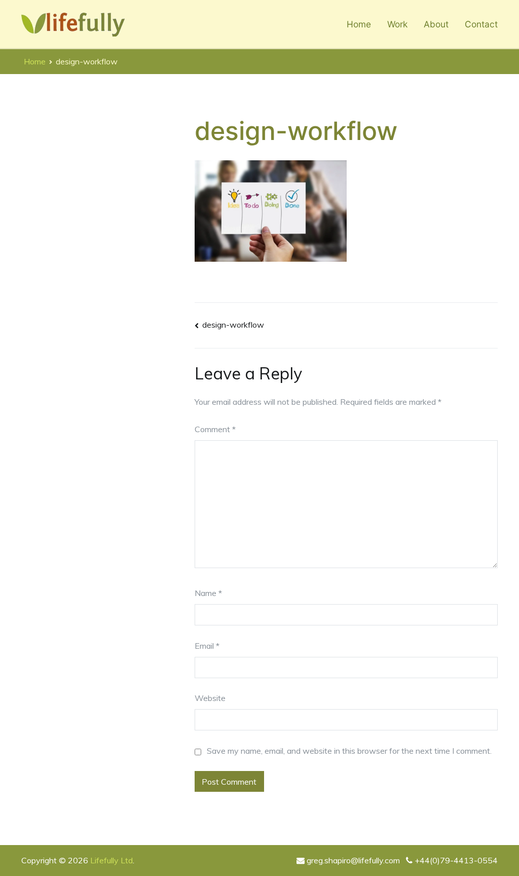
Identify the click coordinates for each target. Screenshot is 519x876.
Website (210, 698)
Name (208, 593)
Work (397, 24)
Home (359, 24)
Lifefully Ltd (111, 860)
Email (207, 646)
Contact (481, 24)
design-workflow (233, 325)
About (436, 24)
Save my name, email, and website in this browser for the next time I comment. (349, 751)
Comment (215, 429)
